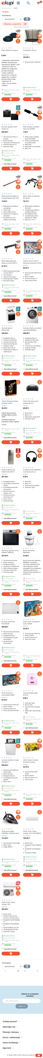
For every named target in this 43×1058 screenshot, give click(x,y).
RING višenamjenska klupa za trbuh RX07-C (9, 262)
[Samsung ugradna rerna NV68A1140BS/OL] (10, 537)
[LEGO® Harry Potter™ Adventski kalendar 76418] (32, 248)
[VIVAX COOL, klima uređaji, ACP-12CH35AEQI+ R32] (10, 889)
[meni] (18, 3)
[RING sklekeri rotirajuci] (10, 37)
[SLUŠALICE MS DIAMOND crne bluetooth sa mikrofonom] (32, 456)
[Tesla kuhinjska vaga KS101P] (32, 679)
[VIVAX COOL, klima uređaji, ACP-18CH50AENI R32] (32, 818)
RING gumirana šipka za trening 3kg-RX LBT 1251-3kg (10, 197)
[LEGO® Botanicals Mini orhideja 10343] (10, 388)
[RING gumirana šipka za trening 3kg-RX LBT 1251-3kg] (10, 183)
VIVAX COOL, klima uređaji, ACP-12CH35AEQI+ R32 (8, 903)
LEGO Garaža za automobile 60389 (8, 694)
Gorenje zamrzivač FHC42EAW (8, 623)
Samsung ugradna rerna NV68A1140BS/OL (10, 551)
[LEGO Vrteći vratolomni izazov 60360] (32, 608)
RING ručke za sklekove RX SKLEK (31, 197)
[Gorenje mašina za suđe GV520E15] (10, 747)
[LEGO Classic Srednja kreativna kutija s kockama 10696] (32, 747)
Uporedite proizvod (9, 164)
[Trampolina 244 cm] (32, 37)
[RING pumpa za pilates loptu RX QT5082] (32, 113)
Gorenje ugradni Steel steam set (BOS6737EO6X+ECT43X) (10, 128)
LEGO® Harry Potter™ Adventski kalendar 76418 (32, 262)
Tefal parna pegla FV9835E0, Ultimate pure (10, 832)
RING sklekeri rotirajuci (9, 50)
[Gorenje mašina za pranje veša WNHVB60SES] (32, 315)
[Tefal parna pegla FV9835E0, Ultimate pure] (10, 818)
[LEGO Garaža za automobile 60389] (10, 679)
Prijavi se (21, 1006)
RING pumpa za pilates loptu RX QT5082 (31, 128)
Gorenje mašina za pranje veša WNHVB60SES (32, 329)
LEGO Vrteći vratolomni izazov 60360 (31, 623)
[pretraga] (28, 3)
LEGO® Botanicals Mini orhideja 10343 (10, 402)
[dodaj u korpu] (10, 99)
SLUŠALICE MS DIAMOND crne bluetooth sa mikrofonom (32, 471)
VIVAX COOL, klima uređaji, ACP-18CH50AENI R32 (32, 832)
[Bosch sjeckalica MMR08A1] (32, 537)
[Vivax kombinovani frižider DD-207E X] (10, 456)
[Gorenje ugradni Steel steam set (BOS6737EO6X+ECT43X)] (10, 113)
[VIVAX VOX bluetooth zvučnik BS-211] (32, 388)
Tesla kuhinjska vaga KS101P (30, 694)
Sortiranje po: (6, 15)
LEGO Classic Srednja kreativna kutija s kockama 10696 (30, 761)
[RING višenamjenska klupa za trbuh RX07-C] (10, 248)
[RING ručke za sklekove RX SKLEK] (32, 183)
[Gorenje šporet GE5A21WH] (10, 315)
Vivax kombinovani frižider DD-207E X (8, 471)
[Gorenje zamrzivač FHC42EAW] (10, 608)
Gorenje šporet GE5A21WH (7, 329)
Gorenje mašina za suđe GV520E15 (10, 761)
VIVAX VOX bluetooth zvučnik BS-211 (30, 402)
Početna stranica (6, 8)
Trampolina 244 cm (30, 50)
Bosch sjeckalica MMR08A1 (29, 551)
